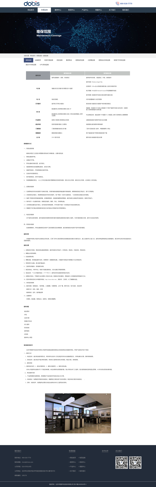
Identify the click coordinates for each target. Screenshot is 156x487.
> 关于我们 (72, 471)
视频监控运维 (79, 60)
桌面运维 (28, 60)
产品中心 (85, 10)
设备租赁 (38, 60)
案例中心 (58, 10)
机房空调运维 (48, 60)
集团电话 (69, 60)
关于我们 (112, 10)
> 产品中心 (72, 466)
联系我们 (125, 10)
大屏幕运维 (91, 60)
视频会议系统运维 (104, 60)
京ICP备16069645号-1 (80, 484)
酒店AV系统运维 (31, 64)
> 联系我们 (81, 471)
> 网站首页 (72, 457)
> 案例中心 (72, 462)
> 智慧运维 (81, 457)
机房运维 (59, 60)
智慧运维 (44, 10)
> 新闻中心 (81, 462)
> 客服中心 (81, 466)
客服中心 (98, 10)
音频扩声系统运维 (119, 60)
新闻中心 (71, 10)
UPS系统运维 (44, 64)
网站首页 (31, 10)
